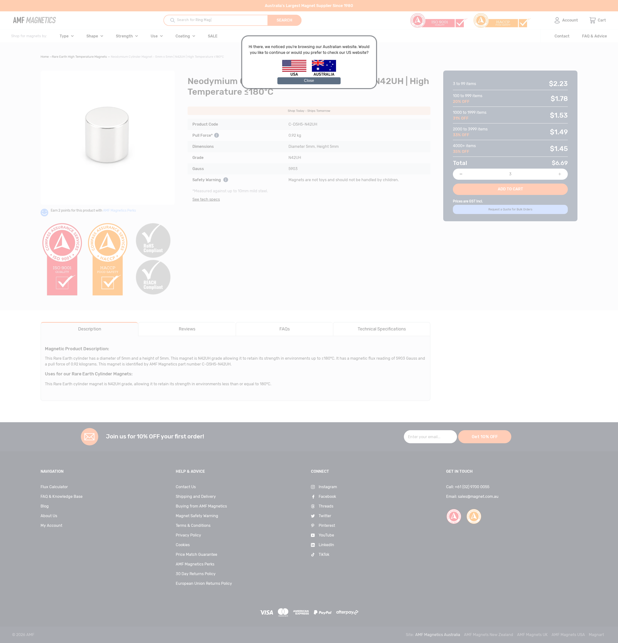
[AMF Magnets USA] (296, 75)
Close (309, 81)
